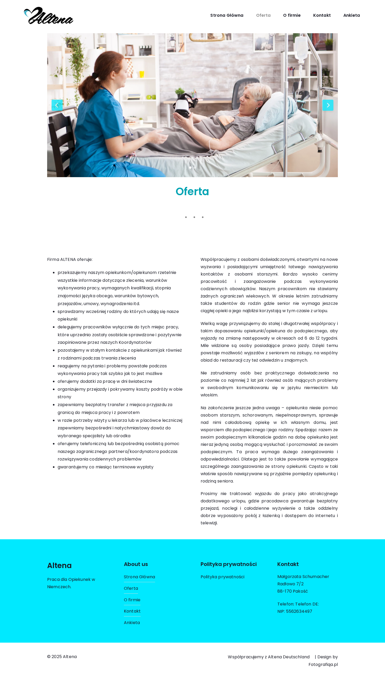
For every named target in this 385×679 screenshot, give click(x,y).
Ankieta (351, 15)
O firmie (291, 15)
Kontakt (322, 15)
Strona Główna (226, 15)
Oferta (263, 15)
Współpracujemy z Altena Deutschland (269, 657)
